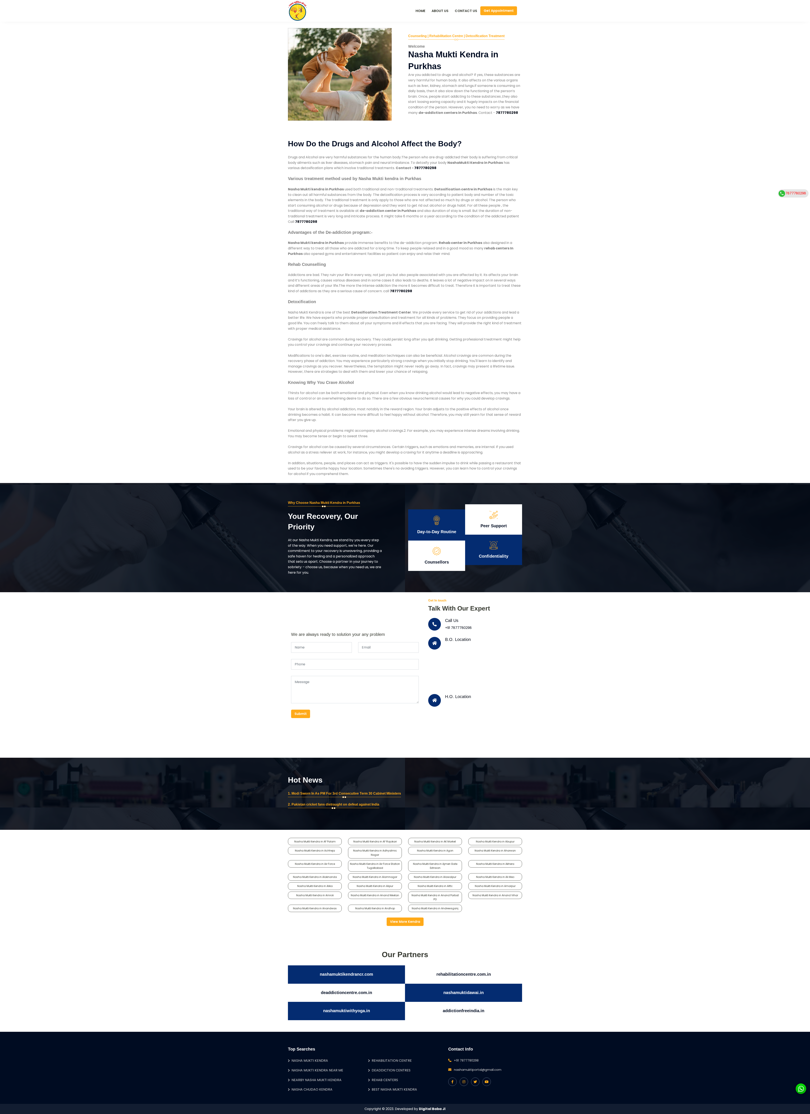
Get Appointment (499, 10)
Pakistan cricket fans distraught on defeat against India (335, 804)
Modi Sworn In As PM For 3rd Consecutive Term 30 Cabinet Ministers (346, 793)
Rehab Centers (385, 1080)
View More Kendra (405, 921)
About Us (440, 10)
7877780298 (795, 193)
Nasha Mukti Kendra (310, 1060)
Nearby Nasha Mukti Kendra (317, 1080)
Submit (300, 714)
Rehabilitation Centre (392, 1060)
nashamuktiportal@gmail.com (477, 1069)
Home (420, 10)
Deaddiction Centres (391, 1070)
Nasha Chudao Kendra (312, 1089)
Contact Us (466, 10)
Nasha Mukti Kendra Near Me (317, 1070)
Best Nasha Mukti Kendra (394, 1089)
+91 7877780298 (458, 627)
